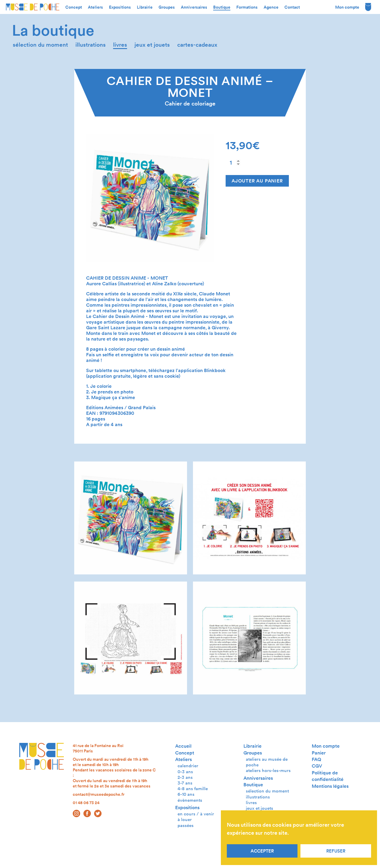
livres (120, 44)
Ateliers (95, 7)
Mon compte (347, 7)
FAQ (316, 759)
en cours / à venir (196, 814)
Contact (292, 7)
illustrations (90, 44)
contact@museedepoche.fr (98, 794)
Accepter (262, 851)
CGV (317, 766)
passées (186, 825)
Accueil (183, 746)
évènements (190, 800)
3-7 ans (185, 783)
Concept (73, 7)
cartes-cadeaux (197, 44)
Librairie (145, 7)
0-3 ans (185, 771)
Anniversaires (194, 7)
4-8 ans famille (193, 788)
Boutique (221, 7)
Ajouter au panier (257, 181)
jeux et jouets (152, 44)
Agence (271, 7)
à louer (185, 819)
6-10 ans (186, 794)
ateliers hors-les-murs (268, 770)
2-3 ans (185, 777)
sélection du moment (40, 44)
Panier (319, 753)
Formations (247, 7)
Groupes (167, 7)
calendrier (188, 765)
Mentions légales (330, 786)
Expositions (120, 7)
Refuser (335, 851)
